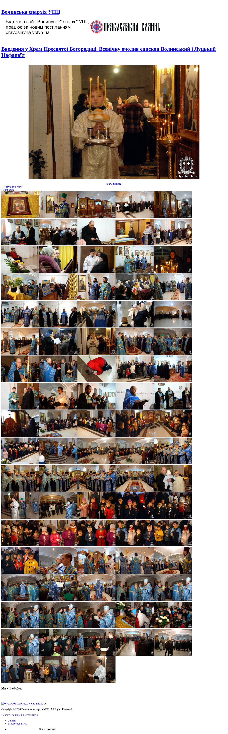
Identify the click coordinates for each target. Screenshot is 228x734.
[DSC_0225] (114, 178)
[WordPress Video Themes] (8, 703)
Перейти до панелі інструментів (19, 714)
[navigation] (114, 725)
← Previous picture (11, 186)
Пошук (43, 729)
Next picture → (9, 189)
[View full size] (114, 183)
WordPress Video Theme (30, 703)
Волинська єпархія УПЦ (30, 12)
